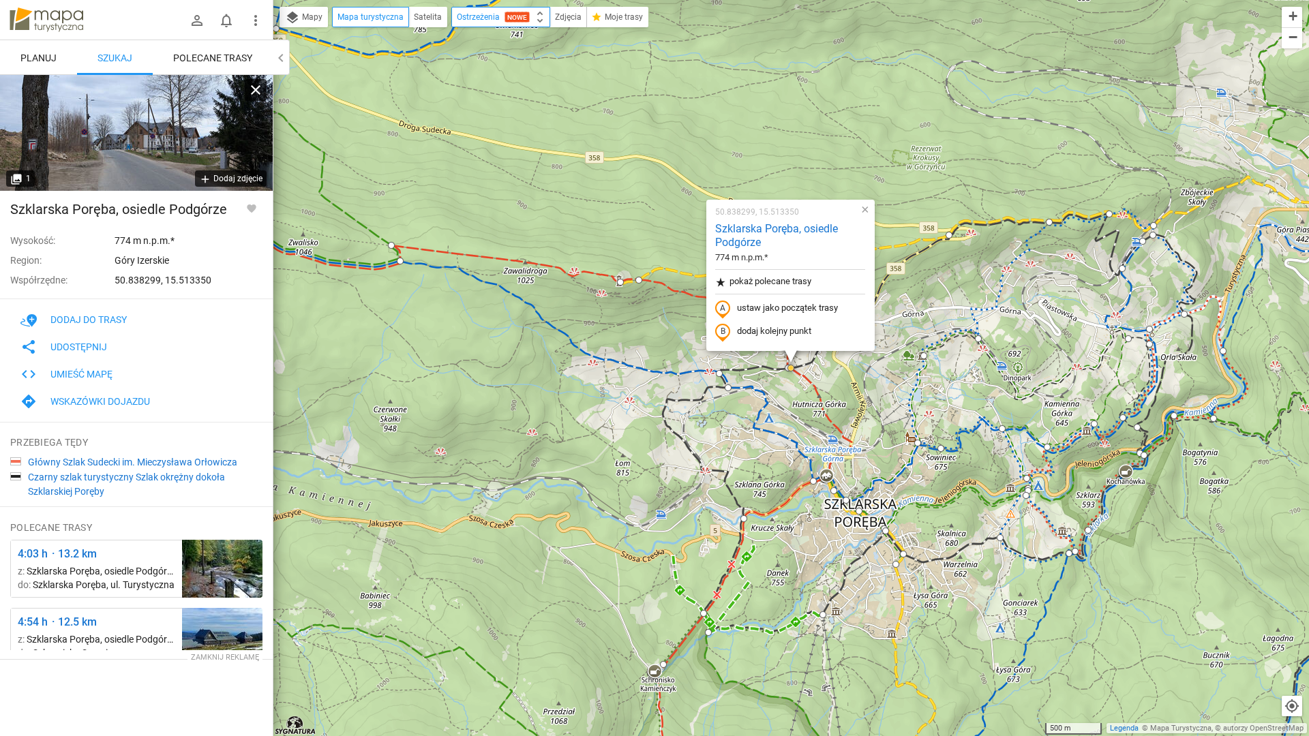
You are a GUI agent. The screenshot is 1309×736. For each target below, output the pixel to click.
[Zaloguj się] (197, 20)
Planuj (38, 57)
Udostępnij (78, 346)
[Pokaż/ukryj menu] (256, 20)
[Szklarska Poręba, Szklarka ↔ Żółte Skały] (222, 569)
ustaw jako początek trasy (787, 308)
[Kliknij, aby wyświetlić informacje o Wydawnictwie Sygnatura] (295, 725)
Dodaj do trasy (88, 319)
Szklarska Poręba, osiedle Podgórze (776, 235)
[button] (276, 28)
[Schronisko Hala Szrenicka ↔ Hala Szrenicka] (222, 637)
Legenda (1124, 728)
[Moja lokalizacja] (1292, 706)
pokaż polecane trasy (770, 281)
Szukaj (114, 57)
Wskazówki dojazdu (100, 401)
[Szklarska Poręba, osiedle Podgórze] (136, 133)
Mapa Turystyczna (1181, 728)
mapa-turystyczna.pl (46, 20)
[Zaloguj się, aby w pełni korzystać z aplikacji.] (251, 207)
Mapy (311, 17)
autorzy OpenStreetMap (1263, 728)
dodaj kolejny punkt (774, 331)
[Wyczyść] (256, 90)
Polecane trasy (212, 57)
